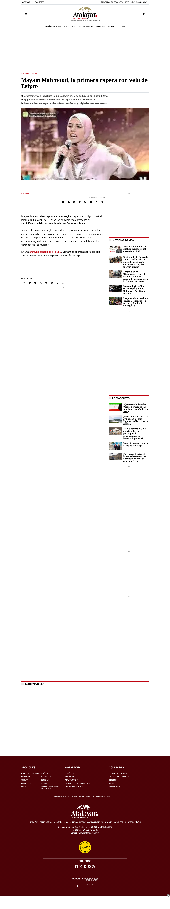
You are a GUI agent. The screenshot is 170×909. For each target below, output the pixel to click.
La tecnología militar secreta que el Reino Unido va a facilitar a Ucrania (134, 290)
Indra (111, 783)
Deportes (45, 783)
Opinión (24, 786)
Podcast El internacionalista (77, 783)
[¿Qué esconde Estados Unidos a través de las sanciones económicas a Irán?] (115, 406)
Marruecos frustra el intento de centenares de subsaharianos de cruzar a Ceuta (134, 458)
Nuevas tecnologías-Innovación (50, 788)
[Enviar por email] (63, 202)
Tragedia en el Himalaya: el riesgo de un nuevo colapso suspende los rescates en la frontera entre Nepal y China (136, 276)
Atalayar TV (70, 777)
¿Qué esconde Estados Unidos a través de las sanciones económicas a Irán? (135, 408)
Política (44, 773)
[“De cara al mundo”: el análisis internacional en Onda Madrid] (115, 248)
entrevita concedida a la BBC (45, 251)
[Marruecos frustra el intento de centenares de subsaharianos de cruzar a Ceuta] (115, 456)
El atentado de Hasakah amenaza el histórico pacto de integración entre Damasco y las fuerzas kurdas (135, 262)
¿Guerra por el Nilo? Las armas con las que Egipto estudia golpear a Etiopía (135, 420)
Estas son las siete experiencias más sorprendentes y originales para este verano (65, 103)
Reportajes (26, 783)
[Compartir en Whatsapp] (102, 202)
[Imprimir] (68, 202)
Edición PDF (70, 773)
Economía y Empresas (30, 773)
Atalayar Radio (71, 780)
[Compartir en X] (80, 202)
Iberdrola (113, 780)
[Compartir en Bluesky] (85, 202)
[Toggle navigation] (25, 14)
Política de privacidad (95, 796)
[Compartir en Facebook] (74, 202)
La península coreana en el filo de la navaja (136, 444)
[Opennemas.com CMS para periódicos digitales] (85, 882)
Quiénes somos (60, 796)
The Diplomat (114, 786)
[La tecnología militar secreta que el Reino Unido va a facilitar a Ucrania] (115, 288)
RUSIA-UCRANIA (136, 2)
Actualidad (46, 777)
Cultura (24, 780)
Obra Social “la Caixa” (118, 773)
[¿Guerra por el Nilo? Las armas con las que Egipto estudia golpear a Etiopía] (115, 419)
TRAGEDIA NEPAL (117, 2)
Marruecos (26, 777)
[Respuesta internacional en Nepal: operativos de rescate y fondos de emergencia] (115, 300)
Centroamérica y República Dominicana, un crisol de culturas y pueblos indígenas (66, 96)
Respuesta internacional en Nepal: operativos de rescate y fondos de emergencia (135, 302)
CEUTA (127, 2)
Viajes (34, 74)
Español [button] (27, 2)
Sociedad (45, 780)
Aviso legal (111, 796)
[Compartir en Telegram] (91, 202)
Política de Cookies (76, 796)
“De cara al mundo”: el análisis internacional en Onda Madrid (134, 249)
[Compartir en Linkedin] (96, 202)
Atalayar (25, 74)
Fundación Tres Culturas (119, 777)
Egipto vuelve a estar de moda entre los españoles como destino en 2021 (61, 99)
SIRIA (145, 2)
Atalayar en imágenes (74, 786)
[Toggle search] (144, 14)
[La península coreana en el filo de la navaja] (115, 445)
